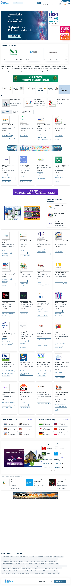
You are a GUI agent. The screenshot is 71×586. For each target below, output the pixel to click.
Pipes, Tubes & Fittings (42, 315)
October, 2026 (46, 467)
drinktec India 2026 (7, 125)
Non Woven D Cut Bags (47, 568)
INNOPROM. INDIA (24, 125)
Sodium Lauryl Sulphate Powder (9, 561)
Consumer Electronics (25, 179)
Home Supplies (5, 315)
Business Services (24, 313)
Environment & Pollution (7, 373)
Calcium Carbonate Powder (20, 559)
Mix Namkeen (54, 559)
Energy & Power (58, 135)
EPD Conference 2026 (8, 362)
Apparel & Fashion (59, 313)
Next (47, 25)
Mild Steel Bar (56, 573)
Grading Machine (16, 568)
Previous (40, 466)
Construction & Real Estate (8, 370)
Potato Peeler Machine (19, 566)
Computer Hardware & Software (60, 409)
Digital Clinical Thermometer (59, 566)
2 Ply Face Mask (20, 573)
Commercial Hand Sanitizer (40, 561)
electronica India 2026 (26, 241)
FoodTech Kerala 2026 (43, 362)
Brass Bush (37, 568)
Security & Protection (60, 404)
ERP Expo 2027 (6, 331)
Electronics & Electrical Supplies (60, 138)
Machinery (22, 133)
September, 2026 (58, 463)
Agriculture (22, 311)
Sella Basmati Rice (19, 563)
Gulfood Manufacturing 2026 (8, 393)
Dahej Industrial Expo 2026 (61, 332)
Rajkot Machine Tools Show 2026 (8, 166)
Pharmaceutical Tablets (41, 570)
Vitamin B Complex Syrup (43, 559)
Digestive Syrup (52, 561)
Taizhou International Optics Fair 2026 (61, 301)
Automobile (57, 133)
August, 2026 (46, 463)
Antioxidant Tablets (28, 570)
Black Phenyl (29, 561)
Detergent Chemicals (27, 568)
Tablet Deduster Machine (38, 556)
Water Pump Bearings (53, 563)
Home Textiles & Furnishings (44, 343)
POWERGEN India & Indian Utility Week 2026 (62, 166)
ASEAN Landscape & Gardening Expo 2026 (26, 301)
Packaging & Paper (6, 253)
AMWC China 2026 (42, 241)
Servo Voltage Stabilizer (7, 556)
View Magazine (65, 1)
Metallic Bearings (18, 570)
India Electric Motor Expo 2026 (44, 271)
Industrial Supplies (6, 181)
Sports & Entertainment (25, 285)
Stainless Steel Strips (7, 570)
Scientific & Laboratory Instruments (25, 374)
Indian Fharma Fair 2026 (62, 241)
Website (5, 130)
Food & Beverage (6, 133)
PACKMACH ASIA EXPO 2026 (8, 241)
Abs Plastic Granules (7, 566)
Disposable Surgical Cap (32, 566)
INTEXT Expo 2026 (42, 331)
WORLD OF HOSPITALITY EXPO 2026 (8, 301)
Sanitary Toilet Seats (45, 566)
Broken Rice (49, 556)
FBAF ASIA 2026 (41, 392)
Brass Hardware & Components (24, 346)
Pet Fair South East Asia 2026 (43, 125)
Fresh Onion (32, 559)
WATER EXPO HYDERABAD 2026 (26, 393)
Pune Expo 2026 (41, 301)
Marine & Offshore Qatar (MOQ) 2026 (62, 363)
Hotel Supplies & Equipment (8, 313)
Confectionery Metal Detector (22, 556)
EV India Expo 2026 (42, 165)
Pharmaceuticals (41, 251)
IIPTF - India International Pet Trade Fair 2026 (62, 271)
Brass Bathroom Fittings (31, 563)
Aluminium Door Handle (7, 563)
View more (30, 419)
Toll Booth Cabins (6, 568)
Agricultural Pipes (53, 570)
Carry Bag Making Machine (8, 573)
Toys (65, 283)
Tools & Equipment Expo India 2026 (26, 332)
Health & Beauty (41, 249)
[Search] (39, 3)
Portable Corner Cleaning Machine (42, 573)
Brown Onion (29, 573)
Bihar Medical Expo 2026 (26, 362)
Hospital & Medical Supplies (44, 139)
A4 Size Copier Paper (7, 559)
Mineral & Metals (23, 135)
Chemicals (28, 133)
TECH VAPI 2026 (6, 271)
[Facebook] (47, 581)
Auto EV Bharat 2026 (60, 125)
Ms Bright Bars (42, 563)
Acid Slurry (21, 561)
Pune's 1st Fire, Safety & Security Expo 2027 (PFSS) (61, 394)
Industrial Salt (58, 568)
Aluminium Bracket (58, 556)
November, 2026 (57, 467)
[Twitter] (51, 581)
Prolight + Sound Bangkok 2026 (24, 166)
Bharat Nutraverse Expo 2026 (26, 271)
